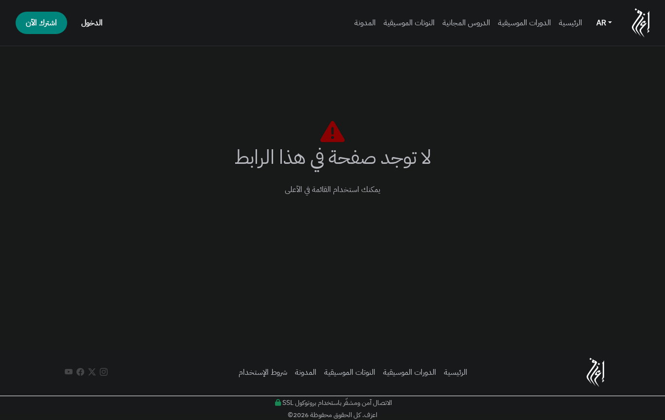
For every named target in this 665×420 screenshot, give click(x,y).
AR (602, 23)
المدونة (365, 23)
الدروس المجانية (466, 23)
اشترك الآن (41, 23)
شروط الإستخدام (263, 372)
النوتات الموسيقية (409, 23)
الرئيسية (570, 23)
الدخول (92, 23)
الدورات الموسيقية (524, 23)
